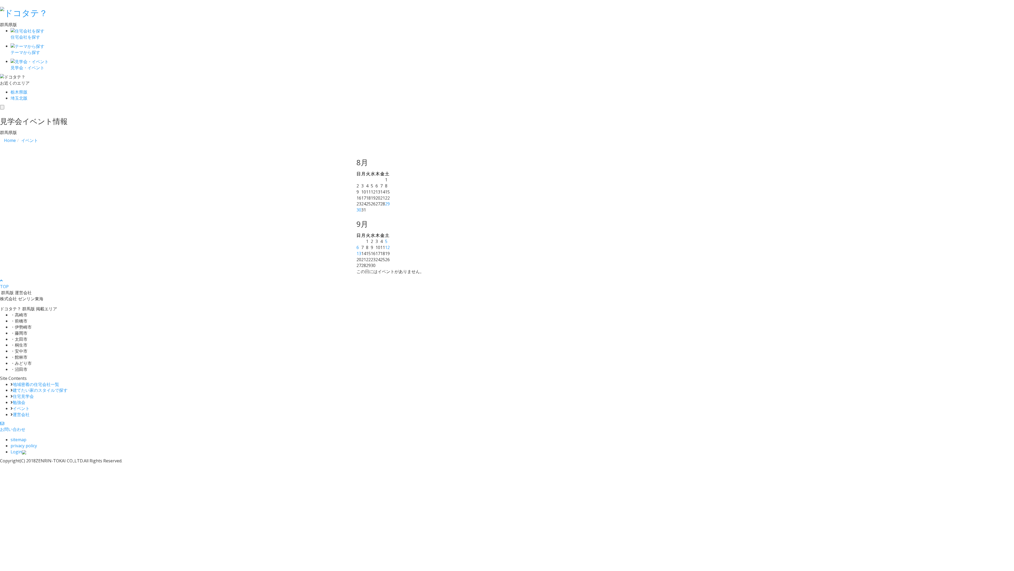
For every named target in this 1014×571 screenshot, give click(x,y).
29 (387, 204)
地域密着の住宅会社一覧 (36, 384)
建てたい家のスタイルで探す (40, 390)
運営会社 (21, 414)
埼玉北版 (19, 98)
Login (16, 452)
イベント (21, 408)
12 (387, 247)
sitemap (18, 440)
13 (358, 253)
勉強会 (19, 402)
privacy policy (24, 446)
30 (358, 210)
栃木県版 (19, 92)
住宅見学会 (23, 396)
